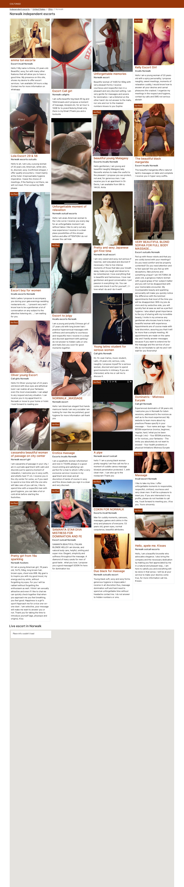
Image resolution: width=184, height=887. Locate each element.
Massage (141, 475)
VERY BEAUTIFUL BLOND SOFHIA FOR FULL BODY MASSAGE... (152, 245)
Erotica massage (63, 453)
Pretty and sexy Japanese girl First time (111, 249)
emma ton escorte (23, 60)
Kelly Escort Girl (146, 67)
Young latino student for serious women (110, 348)
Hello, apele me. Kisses (150, 545)
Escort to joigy (62, 315)
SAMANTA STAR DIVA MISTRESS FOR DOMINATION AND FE (67, 533)
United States (38, 9)
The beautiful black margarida (148, 160)
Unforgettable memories (110, 73)
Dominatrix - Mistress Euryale (149, 398)
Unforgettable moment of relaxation (69, 208)
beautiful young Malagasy (111, 158)
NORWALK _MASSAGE (67, 398)
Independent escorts (20, 9)
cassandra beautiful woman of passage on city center (29, 454)
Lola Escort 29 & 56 (24, 156)
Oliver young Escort (24, 375)
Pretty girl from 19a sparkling (24, 557)
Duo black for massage (109, 571)
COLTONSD (15, 4)
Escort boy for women (26, 290)
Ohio (50, 9)
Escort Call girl (62, 91)
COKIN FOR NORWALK (109, 509)
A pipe (98, 452)
